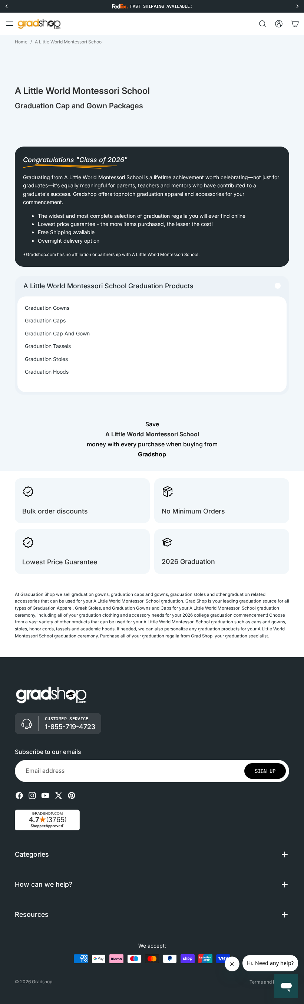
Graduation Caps (45, 320)
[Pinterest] (71, 795)
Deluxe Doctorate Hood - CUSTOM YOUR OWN (82, 980)
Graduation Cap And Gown (57, 333)
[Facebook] (19, 795)
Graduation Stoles (46, 359)
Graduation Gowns (47, 308)
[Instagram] (32, 795)
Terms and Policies (269, 982)
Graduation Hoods (47, 371)
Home (21, 42)
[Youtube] (45, 795)
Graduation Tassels (48, 346)
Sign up (265, 771)
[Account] (279, 24)
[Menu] (9, 23)
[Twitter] (58, 795)
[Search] (262, 24)
